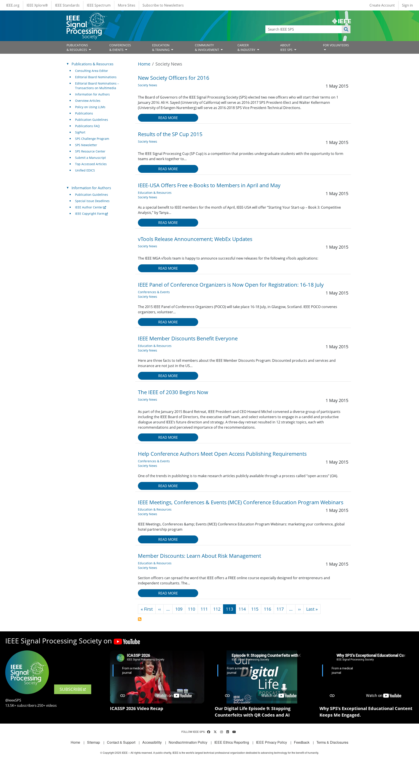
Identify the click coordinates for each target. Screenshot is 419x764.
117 (280, 609)
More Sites (126, 5)
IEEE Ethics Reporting (231, 742)
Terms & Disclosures (332, 742)
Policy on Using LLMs (90, 107)
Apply (346, 29)
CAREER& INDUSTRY (246, 47)
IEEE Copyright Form (90, 213)
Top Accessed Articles (91, 164)
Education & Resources (155, 193)
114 (242, 609)
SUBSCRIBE (71, 689)
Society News (147, 85)
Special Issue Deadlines (92, 201)
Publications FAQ (87, 126)
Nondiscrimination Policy (188, 742)
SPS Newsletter (86, 145)
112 (216, 609)
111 (204, 609)
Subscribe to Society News (139, 619)
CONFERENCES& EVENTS (120, 47)
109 (178, 609)
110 (191, 609)
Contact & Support (121, 742)
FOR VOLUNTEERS (336, 45)
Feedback (301, 742)
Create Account (382, 5)
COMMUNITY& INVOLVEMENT (207, 47)
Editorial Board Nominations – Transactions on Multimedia (97, 85)
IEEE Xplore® (37, 5)
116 (267, 609)
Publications (84, 113)
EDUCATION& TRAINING (161, 47)
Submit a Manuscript (90, 158)
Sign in (407, 5)
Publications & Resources (92, 64)
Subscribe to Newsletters (163, 5)
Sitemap (93, 742)
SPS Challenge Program (92, 139)
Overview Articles (87, 101)
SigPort (80, 132)
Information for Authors (92, 94)
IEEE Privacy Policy (271, 742)
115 (254, 609)
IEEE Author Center (89, 207)
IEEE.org (12, 5)
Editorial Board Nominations (96, 77)
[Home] (86, 16)
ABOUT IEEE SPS (286, 47)
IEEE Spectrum (99, 5)
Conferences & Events (154, 292)
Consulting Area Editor (91, 71)
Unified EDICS (85, 170)
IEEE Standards (67, 5)
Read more (168, 117)
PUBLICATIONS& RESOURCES (77, 47)
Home (144, 64)
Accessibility (152, 742)
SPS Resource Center (90, 151)
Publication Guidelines (91, 120)
